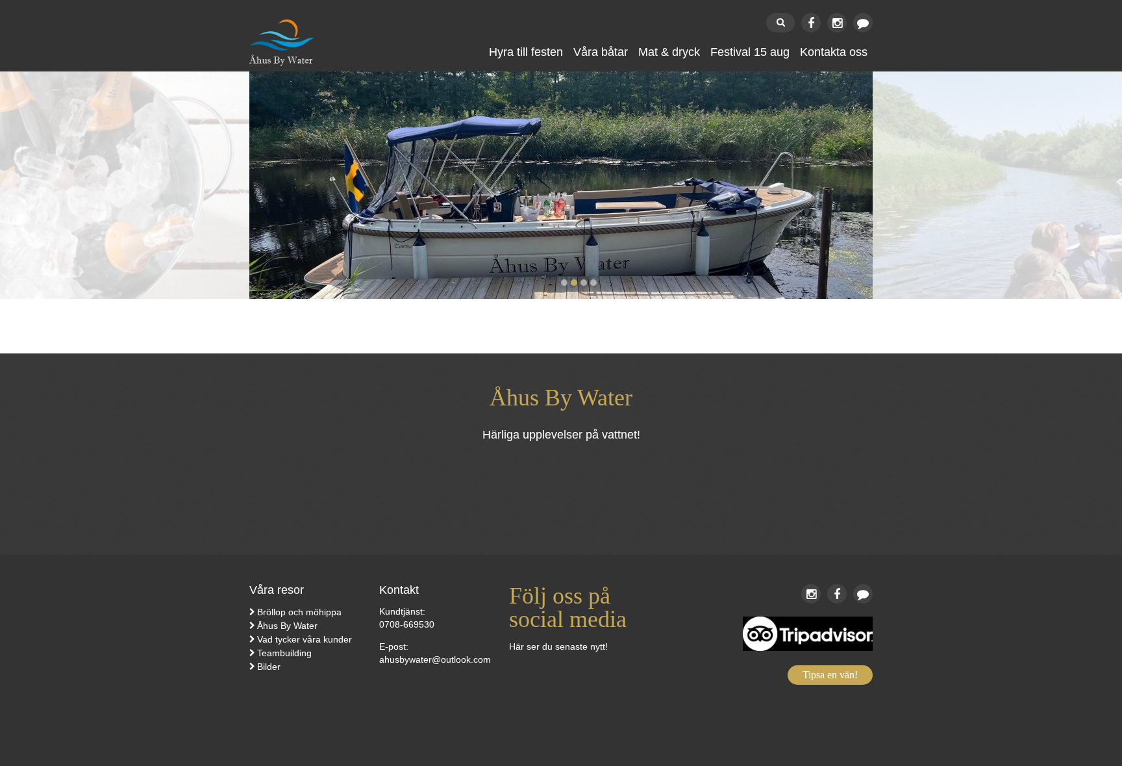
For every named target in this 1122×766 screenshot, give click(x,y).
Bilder (268, 666)
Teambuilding (284, 653)
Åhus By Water (287, 625)
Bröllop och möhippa (299, 612)
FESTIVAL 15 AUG (750, 51)
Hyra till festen (526, 51)
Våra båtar (600, 51)
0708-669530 (406, 624)
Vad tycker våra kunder (304, 639)
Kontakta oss (833, 51)
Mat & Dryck (669, 51)
